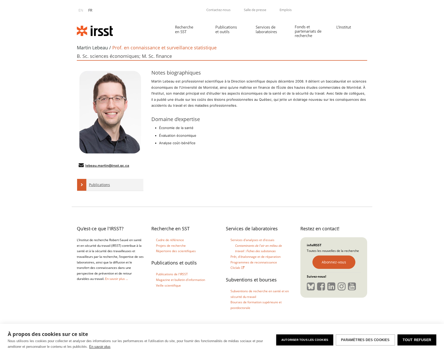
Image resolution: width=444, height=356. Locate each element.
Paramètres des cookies (365, 340)
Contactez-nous (218, 9)
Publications (99, 184)
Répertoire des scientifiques (176, 251)
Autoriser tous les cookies (304, 339)
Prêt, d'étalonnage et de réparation (255, 256)
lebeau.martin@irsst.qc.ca (107, 165)
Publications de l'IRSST (172, 274)
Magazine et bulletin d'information (180, 280)
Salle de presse (255, 9)
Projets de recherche (171, 245)
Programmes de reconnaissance (253, 262)
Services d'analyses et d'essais (252, 240)
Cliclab (235, 268)
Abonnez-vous (334, 262)
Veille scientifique (168, 285)
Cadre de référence (170, 240)
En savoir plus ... (116, 279)
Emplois (286, 9)
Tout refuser (417, 340)
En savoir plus (99, 347)
